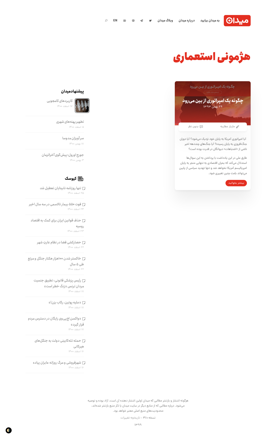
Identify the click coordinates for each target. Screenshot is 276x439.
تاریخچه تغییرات (130, 418)
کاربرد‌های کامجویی (60, 101)
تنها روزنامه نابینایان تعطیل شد (60, 188)
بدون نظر (193, 127)
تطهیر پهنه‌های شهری (70, 121)
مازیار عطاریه (227, 127)
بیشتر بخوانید (236, 183)
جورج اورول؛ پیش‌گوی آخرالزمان (63, 155)
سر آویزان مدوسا (73, 138)
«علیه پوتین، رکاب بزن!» (65, 302)
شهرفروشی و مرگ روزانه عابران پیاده (57, 362)
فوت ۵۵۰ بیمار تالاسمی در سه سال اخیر (55, 204)
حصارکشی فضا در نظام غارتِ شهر (59, 242)
